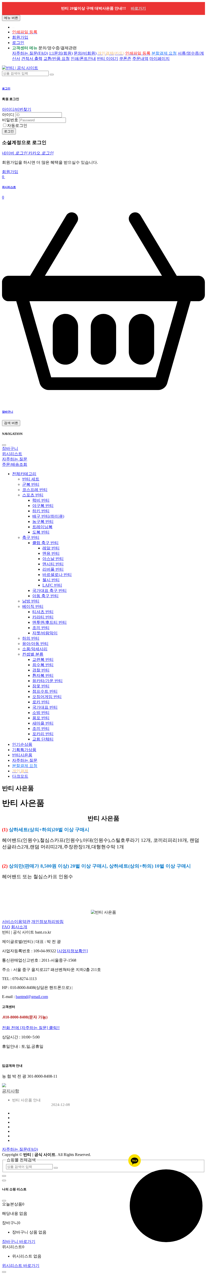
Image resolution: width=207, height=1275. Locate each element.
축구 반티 (30, 537)
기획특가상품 (24, 750)
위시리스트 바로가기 (20, 1265)
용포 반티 (40, 718)
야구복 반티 (43, 505)
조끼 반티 (40, 627)
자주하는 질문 (24, 760)
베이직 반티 (32, 606)
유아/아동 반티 (35, 643)
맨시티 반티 (53, 564)
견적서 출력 (31, 58)
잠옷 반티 (40, 686)
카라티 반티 (43, 617)
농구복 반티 (43, 521)
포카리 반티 (43, 734)
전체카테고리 (24, 474)
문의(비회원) (85, 53)
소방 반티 (40, 712)
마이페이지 (159, 58)
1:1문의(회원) (61, 53)
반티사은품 (22, 755)
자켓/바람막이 (45, 633)
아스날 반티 (53, 559)
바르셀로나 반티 (57, 574)
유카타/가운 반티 (47, 681)
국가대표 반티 (45, 707)
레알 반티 (51, 548)
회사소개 (19, 927)
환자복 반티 (43, 675)
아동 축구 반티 (45, 596)
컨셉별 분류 (32, 654)
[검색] (52, 74)
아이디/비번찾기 (16, 109)
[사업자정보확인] (72, 951)
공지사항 (10, 1091)
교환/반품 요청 (56, 58)
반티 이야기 (107, 58)
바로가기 (138, 8)
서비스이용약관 (16, 921)
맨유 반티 (51, 553)
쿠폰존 (125, 58)
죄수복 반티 (43, 665)
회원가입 (20, 37)
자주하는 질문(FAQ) (30, 53)
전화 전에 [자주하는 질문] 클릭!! (31, 1028)
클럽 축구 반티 (45, 543)
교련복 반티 (43, 659)
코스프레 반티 (34, 490)
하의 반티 (30, 638)
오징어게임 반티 (47, 696)
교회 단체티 (43, 739)
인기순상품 (22, 744)
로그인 (18, 42)
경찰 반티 (40, 670)
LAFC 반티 (52, 585)
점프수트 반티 (45, 691)
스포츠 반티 (32, 495)
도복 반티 (40, 532)
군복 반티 (30, 484)
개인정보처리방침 (47, 921)
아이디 (8, 114)
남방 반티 (30, 601)
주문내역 (140, 58)
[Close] (4, 445)
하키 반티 (40, 511)
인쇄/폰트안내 (83, 58)
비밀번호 (10, 120)
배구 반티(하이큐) (48, 516)
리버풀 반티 (53, 569)
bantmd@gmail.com (32, 996)
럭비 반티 (40, 500)
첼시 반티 (51, 580)
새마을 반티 (43, 723)
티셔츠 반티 (43, 612)
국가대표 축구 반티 (49, 590)
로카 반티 (40, 702)
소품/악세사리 (34, 649)
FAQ (6, 927)
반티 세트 (30, 479)
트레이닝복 (42, 527)
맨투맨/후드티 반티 (49, 622)
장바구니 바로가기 (18, 1241)
